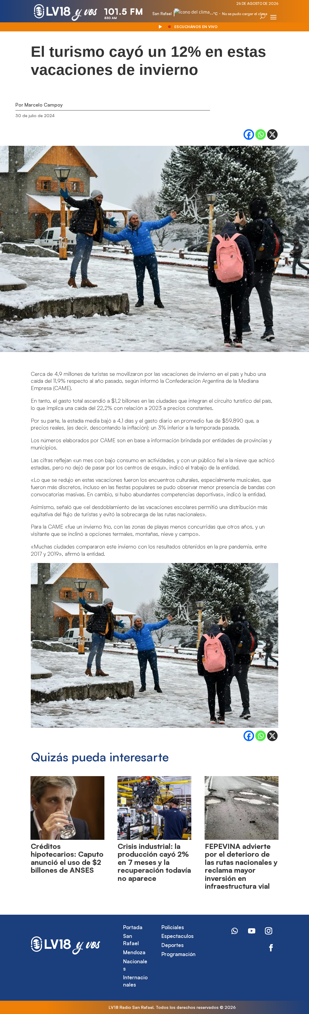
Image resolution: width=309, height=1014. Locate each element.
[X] (272, 134)
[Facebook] (249, 134)
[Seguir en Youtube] (251, 931)
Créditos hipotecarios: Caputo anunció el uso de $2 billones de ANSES (67, 858)
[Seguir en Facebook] (271, 948)
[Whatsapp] (260, 134)
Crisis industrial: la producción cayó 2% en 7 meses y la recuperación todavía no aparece (154, 862)
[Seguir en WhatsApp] (235, 931)
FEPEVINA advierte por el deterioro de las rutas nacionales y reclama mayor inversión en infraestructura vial (241, 866)
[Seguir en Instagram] (268, 931)
